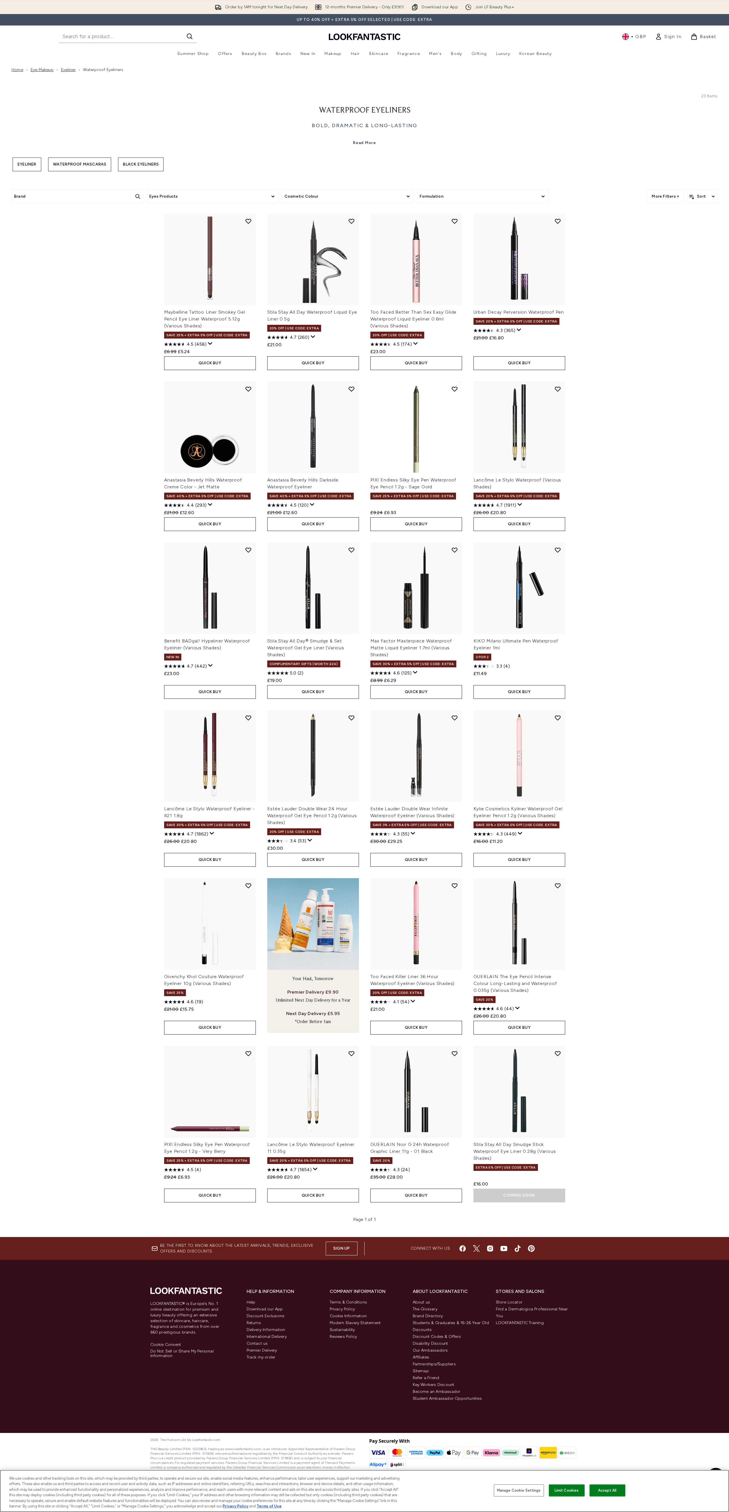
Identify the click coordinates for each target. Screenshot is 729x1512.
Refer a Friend (426, 1377)
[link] (668, 36)
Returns (254, 1322)
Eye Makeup (42, 69)
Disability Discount (430, 1343)
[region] (364, 1491)
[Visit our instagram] (490, 1248)
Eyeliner (68, 69)
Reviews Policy (343, 1336)
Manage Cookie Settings (519, 1490)
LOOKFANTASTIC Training (520, 1322)
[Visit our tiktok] (517, 1248)
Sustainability (342, 1329)
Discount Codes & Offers (437, 1336)
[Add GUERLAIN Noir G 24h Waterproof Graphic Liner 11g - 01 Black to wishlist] (454, 1053)
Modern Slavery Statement (355, 1322)
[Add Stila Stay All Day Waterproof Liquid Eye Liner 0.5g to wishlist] (351, 221)
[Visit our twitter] (476, 1248)
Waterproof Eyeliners (364, 111)
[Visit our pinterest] (531, 1248)
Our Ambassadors (430, 1350)
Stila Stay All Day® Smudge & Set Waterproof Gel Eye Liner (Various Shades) (305, 647)
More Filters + (665, 196)
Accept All (607, 1490)
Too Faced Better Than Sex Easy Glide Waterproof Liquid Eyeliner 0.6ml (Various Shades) (413, 319)
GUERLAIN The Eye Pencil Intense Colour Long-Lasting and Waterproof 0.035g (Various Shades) (515, 983)
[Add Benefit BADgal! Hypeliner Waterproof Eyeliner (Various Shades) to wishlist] (248, 550)
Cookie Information (348, 1316)
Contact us (257, 1343)
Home (17, 69)
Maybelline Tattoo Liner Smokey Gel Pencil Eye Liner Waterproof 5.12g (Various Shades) (204, 319)
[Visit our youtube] (504, 1248)
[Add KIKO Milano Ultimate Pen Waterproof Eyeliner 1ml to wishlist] (558, 550)
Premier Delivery (262, 1350)
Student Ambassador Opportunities (447, 1398)
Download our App (265, 1309)
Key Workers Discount (434, 1384)
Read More (364, 142)
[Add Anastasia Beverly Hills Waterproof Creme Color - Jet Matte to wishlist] (248, 389)
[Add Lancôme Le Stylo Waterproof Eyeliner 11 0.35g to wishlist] (351, 1053)
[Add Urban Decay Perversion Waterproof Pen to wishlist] (558, 221)
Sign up (341, 1248)
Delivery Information (266, 1329)
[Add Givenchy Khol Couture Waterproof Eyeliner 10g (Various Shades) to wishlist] (248, 885)
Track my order (261, 1357)
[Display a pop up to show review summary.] (210, 343)
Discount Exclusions (266, 1316)
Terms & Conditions (348, 1302)
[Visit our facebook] (462, 1248)
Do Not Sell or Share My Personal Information (182, 1353)
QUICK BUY (210, 363)
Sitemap (421, 1371)
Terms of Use (269, 1506)
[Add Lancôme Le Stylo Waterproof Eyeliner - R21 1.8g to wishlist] (248, 718)
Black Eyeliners (141, 164)
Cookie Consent (165, 1344)
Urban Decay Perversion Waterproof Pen (518, 312)
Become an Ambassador (437, 1391)
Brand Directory (428, 1316)
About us (421, 1302)
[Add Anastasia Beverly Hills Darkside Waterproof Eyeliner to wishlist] (351, 389)
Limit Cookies (567, 1490)
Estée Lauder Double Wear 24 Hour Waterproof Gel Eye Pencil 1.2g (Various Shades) (312, 815)
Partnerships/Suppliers (434, 1364)
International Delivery (267, 1336)
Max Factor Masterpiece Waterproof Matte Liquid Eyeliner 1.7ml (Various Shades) (411, 647)
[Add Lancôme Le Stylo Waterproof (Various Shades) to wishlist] (558, 389)
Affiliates (421, 1357)
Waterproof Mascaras (80, 164)
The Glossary (425, 1309)
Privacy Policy (342, 1309)
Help (251, 1302)
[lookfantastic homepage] (364, 36)
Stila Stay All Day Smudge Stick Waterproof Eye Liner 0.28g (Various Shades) (514, 1151)
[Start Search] (189, 36)
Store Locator (509, 1302)
